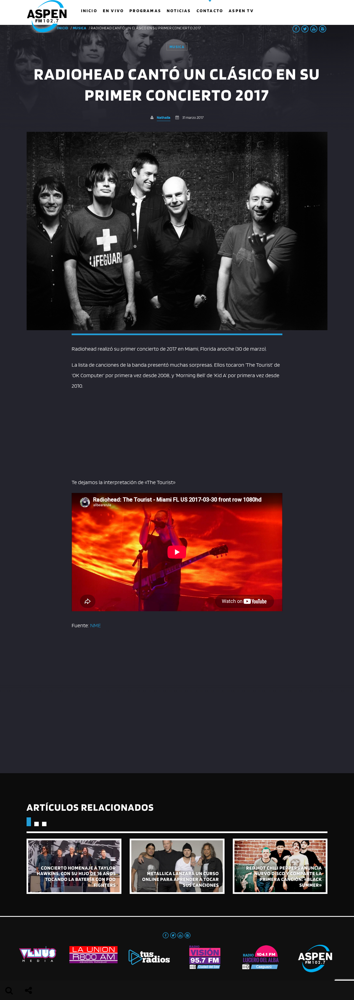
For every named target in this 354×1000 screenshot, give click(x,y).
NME (95, 625)
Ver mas (74, 866)
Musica (80, 28)
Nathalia (163, 117)
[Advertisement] (177, 432)
